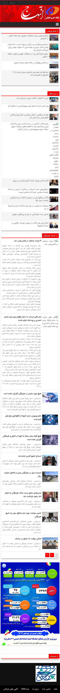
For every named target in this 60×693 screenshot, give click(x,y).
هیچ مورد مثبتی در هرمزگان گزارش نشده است (22, 393)
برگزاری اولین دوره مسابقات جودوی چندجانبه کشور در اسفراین (28, 37)
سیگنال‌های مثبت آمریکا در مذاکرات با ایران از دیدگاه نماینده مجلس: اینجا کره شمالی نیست (28, 191)
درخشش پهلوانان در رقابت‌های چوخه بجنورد (31, 62)
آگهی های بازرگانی (10, 689)
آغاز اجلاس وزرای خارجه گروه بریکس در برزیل (30, 180)
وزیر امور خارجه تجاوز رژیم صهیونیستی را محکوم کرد (28, 105)
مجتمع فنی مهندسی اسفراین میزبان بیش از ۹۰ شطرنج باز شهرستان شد (30, 73)
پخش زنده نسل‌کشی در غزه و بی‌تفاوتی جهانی (30, 214)
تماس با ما (46, 689)
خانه (55, 689)
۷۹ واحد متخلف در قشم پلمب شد (27, 240)
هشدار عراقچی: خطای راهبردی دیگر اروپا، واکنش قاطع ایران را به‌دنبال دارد (29, 116)
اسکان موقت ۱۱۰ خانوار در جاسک (28, 538)
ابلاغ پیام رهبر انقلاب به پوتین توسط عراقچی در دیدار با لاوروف (29, 224)
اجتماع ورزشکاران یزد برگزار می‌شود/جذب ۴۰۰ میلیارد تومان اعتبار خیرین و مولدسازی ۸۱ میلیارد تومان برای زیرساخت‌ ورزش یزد (27, 47)
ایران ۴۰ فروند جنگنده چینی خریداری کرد (32, 98)
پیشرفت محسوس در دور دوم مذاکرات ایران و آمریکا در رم (28, 207)
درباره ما (35, 689)
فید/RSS (25, 689)
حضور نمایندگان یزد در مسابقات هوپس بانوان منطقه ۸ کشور (28, 55)
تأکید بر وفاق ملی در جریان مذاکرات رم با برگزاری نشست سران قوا (29, 199)
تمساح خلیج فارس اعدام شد (29, 456)
